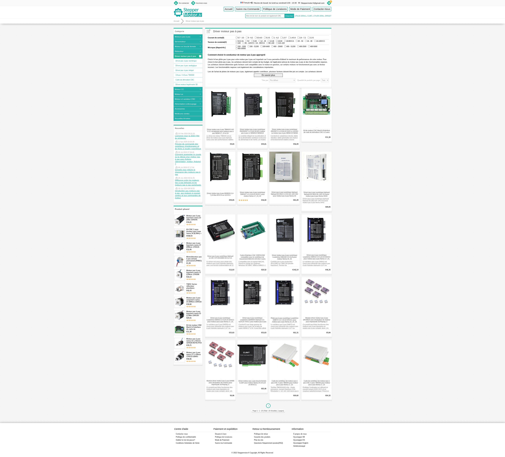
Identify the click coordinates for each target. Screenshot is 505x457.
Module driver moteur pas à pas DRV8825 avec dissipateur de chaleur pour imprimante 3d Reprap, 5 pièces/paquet (316, 320)
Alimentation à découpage (185, 104)
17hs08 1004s (318, 16)
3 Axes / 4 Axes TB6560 (185, 75)
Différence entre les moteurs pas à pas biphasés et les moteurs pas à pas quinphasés (188, 182)
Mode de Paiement (300, 9)
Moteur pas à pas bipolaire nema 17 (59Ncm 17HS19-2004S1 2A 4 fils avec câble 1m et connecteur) (193, 245)
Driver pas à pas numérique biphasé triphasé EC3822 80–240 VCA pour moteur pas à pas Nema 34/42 (317, 194)
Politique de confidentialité (186, 437)
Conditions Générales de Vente (187, 443)
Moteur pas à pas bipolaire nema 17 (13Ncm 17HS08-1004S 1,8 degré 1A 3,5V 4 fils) (194, 272)
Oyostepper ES (299, 440)
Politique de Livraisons (275, 9)
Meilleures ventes (182, 114)
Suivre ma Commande (247, 9)
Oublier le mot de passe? (185, 440)
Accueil (228, 9)
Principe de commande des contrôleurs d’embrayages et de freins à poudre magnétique (188, 146)
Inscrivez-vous (201, 3)
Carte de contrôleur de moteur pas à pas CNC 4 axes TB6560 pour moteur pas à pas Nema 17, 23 (284, 383)
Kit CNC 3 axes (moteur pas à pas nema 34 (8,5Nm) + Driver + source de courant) (193, 231)
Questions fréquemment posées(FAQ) (268, 443)
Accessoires (180, 109)
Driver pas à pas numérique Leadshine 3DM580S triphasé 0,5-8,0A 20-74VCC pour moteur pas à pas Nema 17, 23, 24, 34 (252, 320)
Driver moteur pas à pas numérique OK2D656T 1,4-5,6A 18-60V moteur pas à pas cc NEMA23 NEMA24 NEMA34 (252, 131)
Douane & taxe (220, 434)
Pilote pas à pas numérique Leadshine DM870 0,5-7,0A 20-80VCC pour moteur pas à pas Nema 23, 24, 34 (284, 320)
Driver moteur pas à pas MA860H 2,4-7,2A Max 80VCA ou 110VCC (220, 194)
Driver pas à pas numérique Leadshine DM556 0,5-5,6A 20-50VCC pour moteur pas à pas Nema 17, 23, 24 (220, 320)
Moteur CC (179, 89)
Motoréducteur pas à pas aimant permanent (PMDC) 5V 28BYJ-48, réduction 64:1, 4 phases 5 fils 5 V (194, 259)
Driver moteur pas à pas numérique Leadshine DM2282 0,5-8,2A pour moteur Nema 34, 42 (284, 257)
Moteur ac (179, 94)
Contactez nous (182, 434)
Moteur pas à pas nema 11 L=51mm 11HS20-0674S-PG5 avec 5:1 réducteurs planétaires (194, 341)
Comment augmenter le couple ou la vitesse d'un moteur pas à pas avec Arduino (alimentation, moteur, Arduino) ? (188, 159)
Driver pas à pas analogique (186, 66)
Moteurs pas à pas (182, 37)
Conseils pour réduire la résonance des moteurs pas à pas (187, 172)
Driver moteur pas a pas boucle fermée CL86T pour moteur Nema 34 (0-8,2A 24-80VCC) (252, 383)
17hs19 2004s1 (300, 16)
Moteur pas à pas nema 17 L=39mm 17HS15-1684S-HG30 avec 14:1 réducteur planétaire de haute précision (194, 354)
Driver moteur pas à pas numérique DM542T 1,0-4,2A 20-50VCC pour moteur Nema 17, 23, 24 (252, 194)
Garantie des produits (262, 437)
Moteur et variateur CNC (185, 99)
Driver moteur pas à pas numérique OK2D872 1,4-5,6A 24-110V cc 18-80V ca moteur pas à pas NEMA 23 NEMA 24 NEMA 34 (284, 131)
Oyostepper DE (299, 437)
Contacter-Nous (322, 9)
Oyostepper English (300, 443)
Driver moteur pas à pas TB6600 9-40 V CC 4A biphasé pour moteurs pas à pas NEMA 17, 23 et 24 (220, 131)
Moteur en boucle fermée (185, 46)
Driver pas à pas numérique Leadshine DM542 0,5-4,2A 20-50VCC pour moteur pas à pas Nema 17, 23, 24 (316, 257)
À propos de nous (300, 434)
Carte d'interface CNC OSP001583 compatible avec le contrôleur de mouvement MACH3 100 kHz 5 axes (252, 257)
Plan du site (258, 440)
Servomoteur (180, 42)
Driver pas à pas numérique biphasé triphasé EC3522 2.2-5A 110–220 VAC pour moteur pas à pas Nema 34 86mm (284, 194)
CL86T (309, 16)
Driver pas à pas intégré (185, 70)
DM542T (328, 16)
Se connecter (184, 3)
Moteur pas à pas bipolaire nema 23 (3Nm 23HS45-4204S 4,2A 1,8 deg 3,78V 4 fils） (194, 218)
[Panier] (329, 3)
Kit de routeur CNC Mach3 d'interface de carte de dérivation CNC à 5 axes (194, 327)
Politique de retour (261, 434)
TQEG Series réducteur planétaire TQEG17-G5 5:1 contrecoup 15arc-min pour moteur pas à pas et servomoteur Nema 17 (194, 286)
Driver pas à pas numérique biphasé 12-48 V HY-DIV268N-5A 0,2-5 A (220, 257)
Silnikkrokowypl (299, 446)
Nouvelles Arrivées (182, 118)
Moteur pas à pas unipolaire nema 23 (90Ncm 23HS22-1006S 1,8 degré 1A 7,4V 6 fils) (194, 300)
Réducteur (179, 51)
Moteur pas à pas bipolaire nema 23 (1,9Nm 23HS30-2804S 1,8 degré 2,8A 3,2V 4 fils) (193, 313)
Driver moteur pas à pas (195, 21)
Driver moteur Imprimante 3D (187, 84)
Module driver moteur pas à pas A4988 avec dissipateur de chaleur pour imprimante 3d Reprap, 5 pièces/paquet (220, 383)
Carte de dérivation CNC (185, 80)
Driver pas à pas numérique (186, 61)
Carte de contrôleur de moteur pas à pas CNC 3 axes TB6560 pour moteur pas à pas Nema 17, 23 (316, 383)
